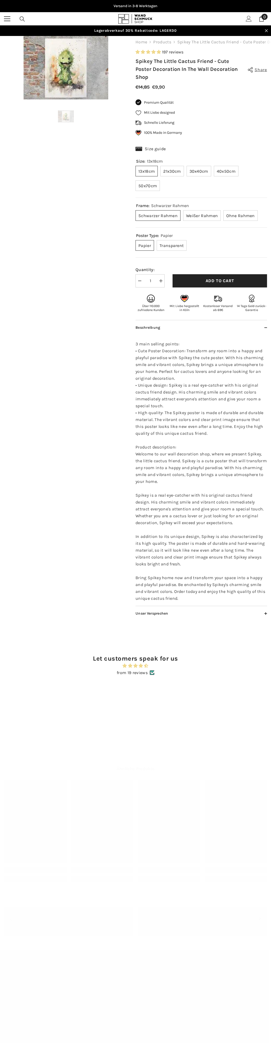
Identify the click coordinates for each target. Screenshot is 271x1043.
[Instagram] (215, 989)
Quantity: (145, 269)
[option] (135, 6)
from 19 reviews (132, 672)
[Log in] (249, 19)
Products (162, 41)
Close (266, 31)
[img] (135, 665)
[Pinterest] (231, 989)
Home (141, 41)
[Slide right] (259, 919)
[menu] (7, 19)
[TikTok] (199, 1002)
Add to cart (220, 280)
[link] (35, 870)
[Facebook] (199, 989)
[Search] (22, 19)
